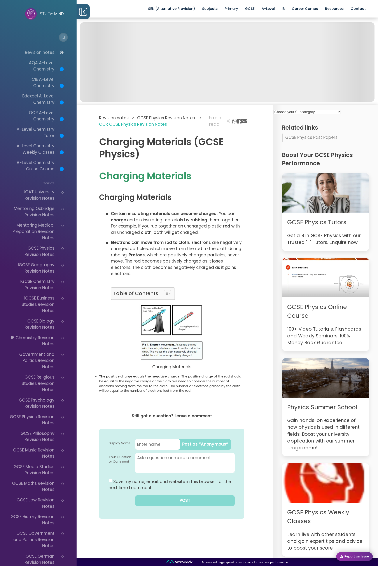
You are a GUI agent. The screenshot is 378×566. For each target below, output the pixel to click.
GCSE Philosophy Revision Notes (37, 436)
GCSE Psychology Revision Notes (36, 403)
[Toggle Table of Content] (165, 293)
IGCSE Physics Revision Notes (39, 251)
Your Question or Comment (120, 459)
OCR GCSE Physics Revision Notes (133, 124)
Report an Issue (357, 556)
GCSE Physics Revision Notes (169, 118)
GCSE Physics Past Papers (311, 137)
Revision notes (39, 52)
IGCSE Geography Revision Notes (36, 268)
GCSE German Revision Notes (39, 559)
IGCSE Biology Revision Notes (39, 324)
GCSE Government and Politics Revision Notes (33, 539)
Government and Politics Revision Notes (36, 360)
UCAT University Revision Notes (38, 195)
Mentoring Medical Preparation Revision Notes (33, 231)
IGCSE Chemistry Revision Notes (37, 285)
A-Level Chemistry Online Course (35, 166)
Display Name (120, 443)
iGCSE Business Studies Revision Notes (38, 304)
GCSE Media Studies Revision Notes (34, 470)
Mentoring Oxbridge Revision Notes (34, 212)
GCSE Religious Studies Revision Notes (38, 383)
